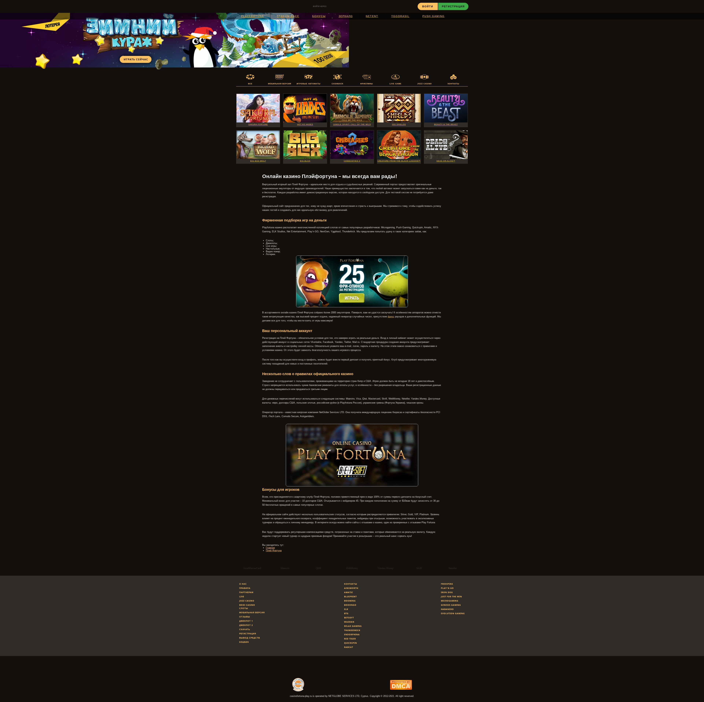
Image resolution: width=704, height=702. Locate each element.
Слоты (243, 608)
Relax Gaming (353, 626)
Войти (427, 6)
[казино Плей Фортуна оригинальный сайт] (352, 485)
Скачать (244, 629)
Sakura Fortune (258, 124)
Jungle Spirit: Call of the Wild (352, 124)
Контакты (350, 583)
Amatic (348, 592)
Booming (350, 600)
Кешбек (244, 642)
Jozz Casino (246, 600)
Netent (372, 16)
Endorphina (352, 634)
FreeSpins (447, 583)
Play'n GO (447, 588)
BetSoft (349, 617)
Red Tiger (350, 638)
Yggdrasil (400, 16)
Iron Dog (447, 592)
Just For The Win (451, 596)
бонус (391, 316)
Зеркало (346, 16)
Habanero (447, 609)
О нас (243, 583)
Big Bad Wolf (258, 161)
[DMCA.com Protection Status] (401, 689)
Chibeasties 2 (352, 161)
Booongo (350, 605)
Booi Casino (247, 605)
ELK (346, 609)
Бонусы (319, 16)
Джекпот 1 (246, 620)
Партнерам (246, 592)
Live (241, 596)
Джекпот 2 (246, 625)
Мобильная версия (252, 612)
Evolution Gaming (453, 613)
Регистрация (453, 6)
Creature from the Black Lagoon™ (398, 161)
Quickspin (350, 642)
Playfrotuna (252, 16)
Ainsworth (351, 588)
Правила (244, 588)
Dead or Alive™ (446, 161)
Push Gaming (433, 16)
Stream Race (288, 16)
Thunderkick (352, 630)
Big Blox (305, 161)
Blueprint (350, 596)
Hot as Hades (305, 124)
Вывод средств (249, 637)
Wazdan (349, 621)
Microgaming (449, 600)
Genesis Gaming (451, 605)
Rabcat (348, 647)
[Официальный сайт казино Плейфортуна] (352, 306)
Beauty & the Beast (446, 124)
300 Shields (399, 124)
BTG (346, 613)
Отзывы (244, 616)
